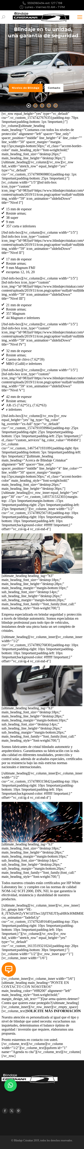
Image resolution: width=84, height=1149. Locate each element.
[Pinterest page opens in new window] (18, 1111)
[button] (10, 1085)
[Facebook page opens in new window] (5, 1111)
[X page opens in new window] (12, 1111)
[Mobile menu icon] (79, 17)
